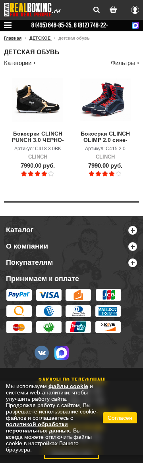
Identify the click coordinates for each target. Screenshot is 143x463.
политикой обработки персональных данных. (39, 427)
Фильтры (123, 62)
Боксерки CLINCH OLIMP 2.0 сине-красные (105, 137)
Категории (17, 62)
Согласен (120, 418)
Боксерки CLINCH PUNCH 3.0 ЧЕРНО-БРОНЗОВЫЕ (38, 137)
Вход (135, 8)
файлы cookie (68, 386)
